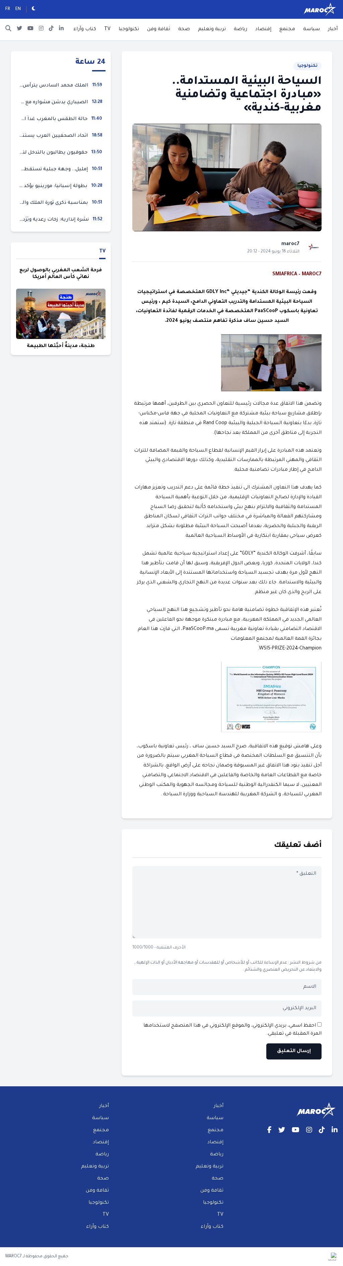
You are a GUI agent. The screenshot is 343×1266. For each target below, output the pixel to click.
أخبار (333, 29)
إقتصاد (263, 29)
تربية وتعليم (212, 29)
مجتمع (287, 29)
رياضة (240, 29)
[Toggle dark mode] (34, 9)
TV (107, 29)
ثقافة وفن (158, 29)
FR (7, 9)
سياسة (311, 29)
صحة (184, 29)
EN (18, 9)
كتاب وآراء (84, 29)
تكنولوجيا (129, 29)
